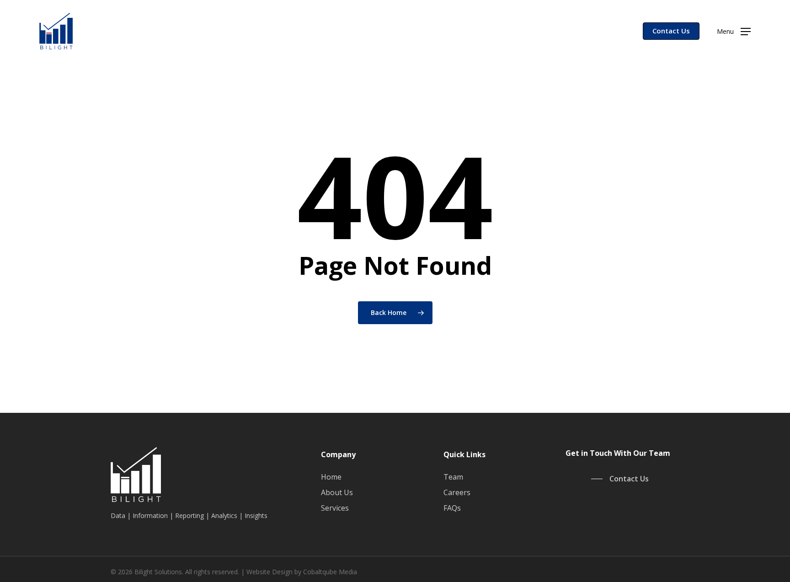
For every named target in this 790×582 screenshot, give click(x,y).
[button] (734, 31)
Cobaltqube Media (330, 571)
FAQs (452, 508)
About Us (337, 492)
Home (331, 477)
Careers (456, 492)
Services (335, 508)
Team (453, 477)
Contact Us (671, 30)
